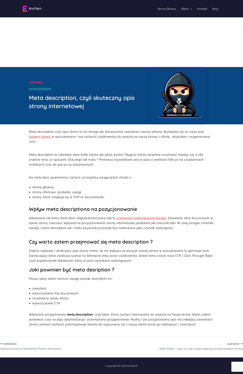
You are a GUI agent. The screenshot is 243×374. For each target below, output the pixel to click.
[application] (190, 8)
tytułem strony (40, 136)
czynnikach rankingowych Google (141, 218)
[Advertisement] (121, 42)
